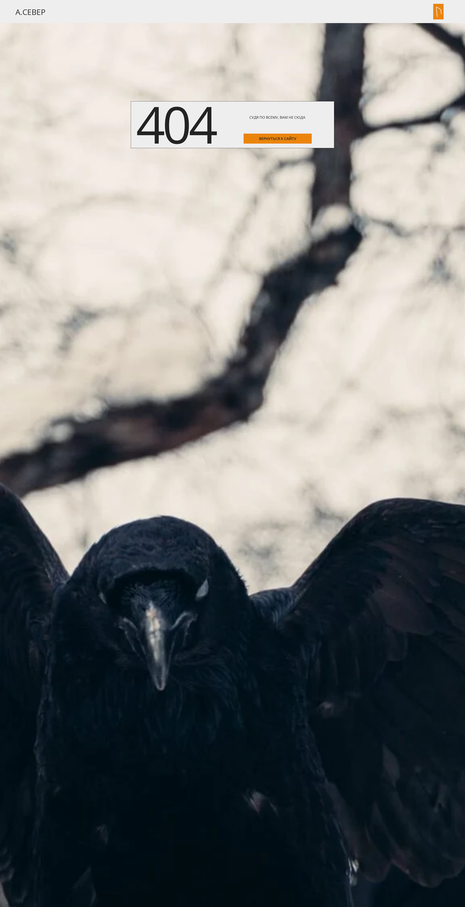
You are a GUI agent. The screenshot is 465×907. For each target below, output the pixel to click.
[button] (438, 11)
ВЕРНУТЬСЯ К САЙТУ (277, 138)
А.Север (30, 12)
